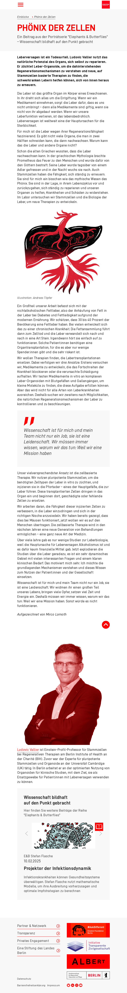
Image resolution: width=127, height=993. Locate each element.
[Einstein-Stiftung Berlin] (106, 5)
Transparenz (26, 933)
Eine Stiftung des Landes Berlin (35, 951)
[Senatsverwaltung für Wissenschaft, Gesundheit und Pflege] (88, 975)
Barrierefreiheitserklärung (31, 985)
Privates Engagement (33, 941)
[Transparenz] (88, 946)
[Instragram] (76, 985)
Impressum (53, 985)
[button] (30, 862)
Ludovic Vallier (28, 749)
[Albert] (88, 961)
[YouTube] (80, 985)
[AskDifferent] (88, 930)
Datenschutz (24, 979)
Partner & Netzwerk (31, 926)
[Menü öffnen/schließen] (20, 4)
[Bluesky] (68, 985)
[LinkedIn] (72, 985)
